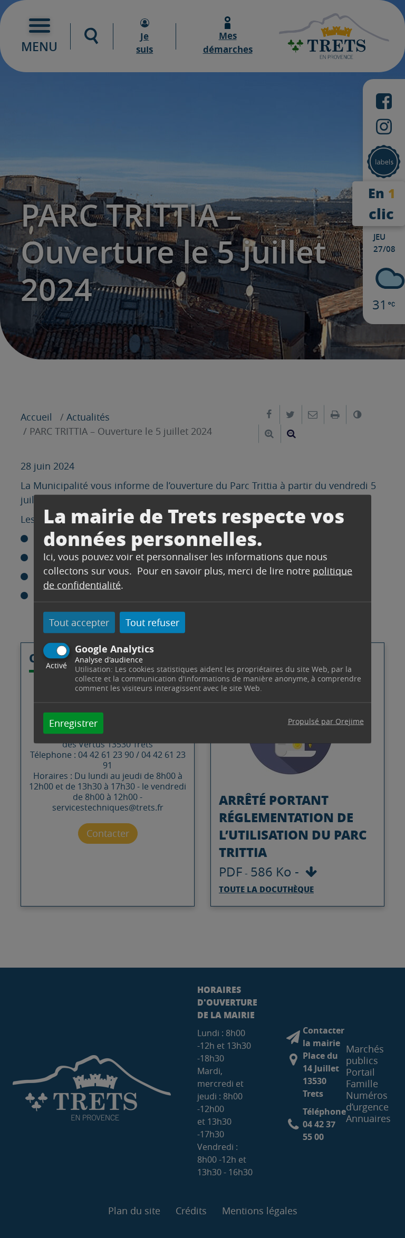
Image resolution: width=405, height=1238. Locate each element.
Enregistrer (73, 723)
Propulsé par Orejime (326, 721)
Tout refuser (152, 622)
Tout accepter (79, 622)
